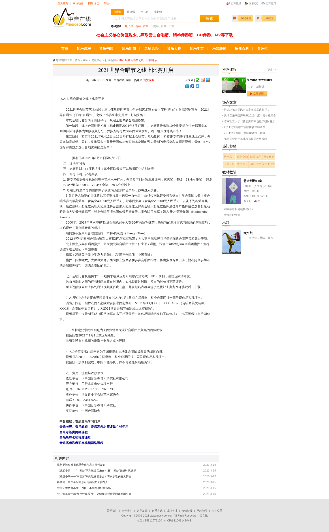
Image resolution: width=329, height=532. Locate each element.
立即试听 (258, 93)
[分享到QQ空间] (208, 80)
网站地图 (78, 3)
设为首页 (62, 3)
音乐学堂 (197, 48)
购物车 (270, 18)
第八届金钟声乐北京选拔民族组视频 (245, 138)
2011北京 (255, 164)
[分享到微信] (198, 80)
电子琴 (129, 26)
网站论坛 (93, 3)
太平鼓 (248, 233)
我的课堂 (246, 18)
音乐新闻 (129, 48)
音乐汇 (262, 48)
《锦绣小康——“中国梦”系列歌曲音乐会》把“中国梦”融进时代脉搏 (96, 470)
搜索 (209, 18)
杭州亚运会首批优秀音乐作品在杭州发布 (81, 464)
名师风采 (151, 48)
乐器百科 (242, 48)
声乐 (85, 60)
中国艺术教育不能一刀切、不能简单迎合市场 (84, 488)
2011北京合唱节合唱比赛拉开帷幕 (244, 133)
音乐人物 (174, 48)
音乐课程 (84, 48)
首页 (64, 48)
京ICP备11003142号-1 (177, 520)
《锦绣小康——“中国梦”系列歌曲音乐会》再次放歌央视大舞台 (94, 476)
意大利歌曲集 (253, 181)
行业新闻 (110, 60)
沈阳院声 (255, 156)
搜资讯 (131, 11)
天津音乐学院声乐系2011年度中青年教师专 (250, 115)
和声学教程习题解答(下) (238, 209)
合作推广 (127, 510)
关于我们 (112, 510)
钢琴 (138, 26)
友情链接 (187, 510)
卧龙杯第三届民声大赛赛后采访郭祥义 (247, 109)
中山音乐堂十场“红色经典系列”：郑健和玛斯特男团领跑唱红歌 (94, 493)
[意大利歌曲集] (231, 180)
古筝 (145, 26)
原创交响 (242, 156)
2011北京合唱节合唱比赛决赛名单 (244, 127)
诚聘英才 (172, 510)
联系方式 (157, 510)
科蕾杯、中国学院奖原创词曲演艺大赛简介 (82, 482)
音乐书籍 (106, 48)
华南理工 (242, 164)
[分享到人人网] (192, 86)
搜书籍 (144, 11)
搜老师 (158, 11)
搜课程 (117, 11)
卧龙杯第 (268, 156)
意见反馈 (142, 510)
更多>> (271, 69)
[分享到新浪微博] (203, 80)
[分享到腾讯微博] (187, 86)
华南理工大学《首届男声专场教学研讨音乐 (249, 121)
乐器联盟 (219, 48)
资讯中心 (96, 60)
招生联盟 (217, 510)
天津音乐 (229, 164)
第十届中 (229, 156)
